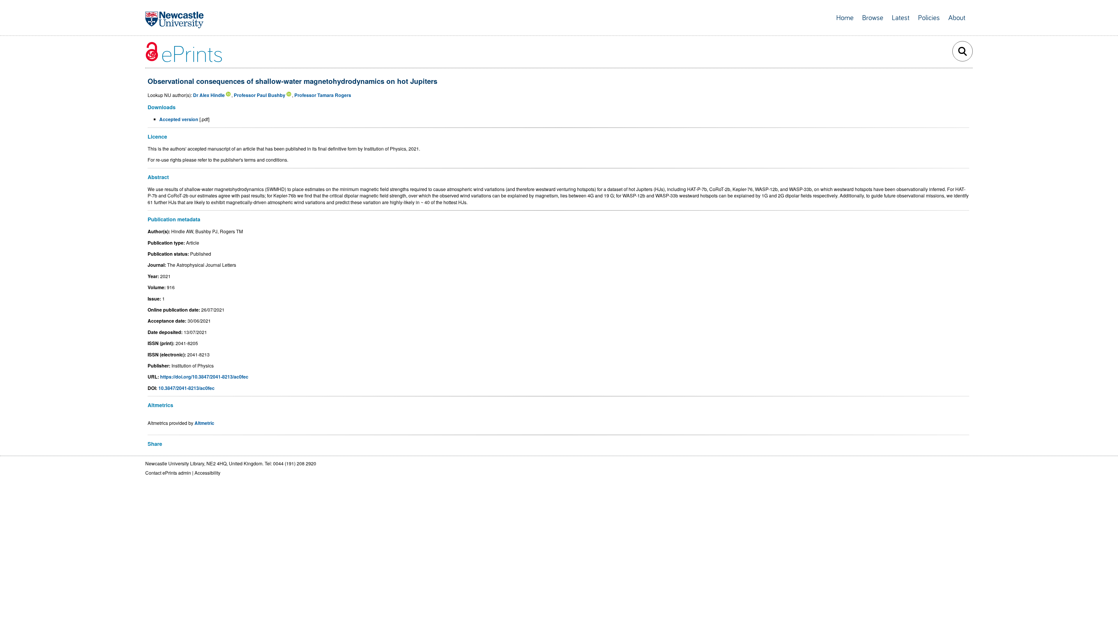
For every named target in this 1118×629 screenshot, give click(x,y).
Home (845, 18)
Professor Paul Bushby (259, 95)
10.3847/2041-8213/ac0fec (186, 388)
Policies (929, 18)
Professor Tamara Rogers (322, 95)
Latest (901, 18)
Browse (872, 18)
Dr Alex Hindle (209, 95)
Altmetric (204, 423)
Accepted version (178, 119)
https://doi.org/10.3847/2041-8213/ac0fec (204, 376)
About (956, 18)
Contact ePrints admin (168, 472)
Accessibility (207, 472)
